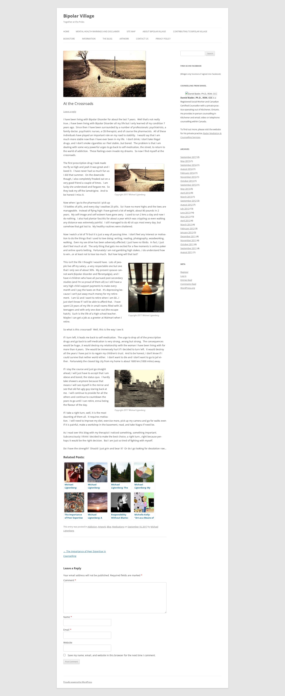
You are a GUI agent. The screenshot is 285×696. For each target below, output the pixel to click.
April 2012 (185, 220)
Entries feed (186, 280)
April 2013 (185, 192)
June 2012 (185, 212)
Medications (118, 526)
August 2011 (186, 252)
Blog (109, 526)
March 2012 (186, 224)
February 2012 (187, 228)
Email (67, 629)
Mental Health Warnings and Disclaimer (97, 31)
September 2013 (188, 184)
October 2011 (187, 244)
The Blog (107, 38)
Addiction (92, 526)
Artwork (124, 38)
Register (184, 272)
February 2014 (187, 172)
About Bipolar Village (154, 31)
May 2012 (185, 216)
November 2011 (188, 240)
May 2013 (185, 188)
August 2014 (186, 169)
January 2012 (186, 232)
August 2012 (186, 204)
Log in (183, 276)
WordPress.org (187, 287)
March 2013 (186, 196)
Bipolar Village (78, 16)
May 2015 (185, 161)
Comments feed (188, 283)
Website (67, 642)
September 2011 (188, 248)
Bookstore (69, 38)
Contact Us (142, 38)
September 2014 (188, 165)
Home (66, 31)
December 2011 (188, 236)
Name (67, 617)
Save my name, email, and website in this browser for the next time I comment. (112, 655)
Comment (69, 580)
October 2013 (187, 180)
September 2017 (188, 157)
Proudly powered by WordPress (77, 682)
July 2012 (184, 208)
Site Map (131, 31)
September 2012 (188, 200)
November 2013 (188, 176)
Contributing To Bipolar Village (190, 31)
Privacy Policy (163, 38)
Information (88, 38)
